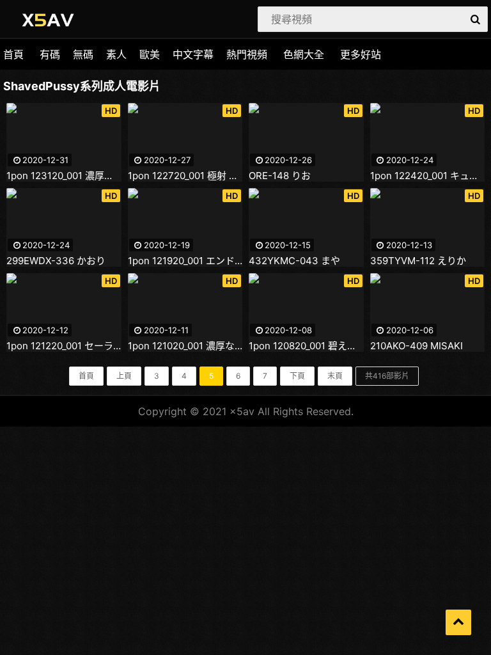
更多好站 (360, 54)
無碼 (83, 54)
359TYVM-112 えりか (418, 261)
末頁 (335, 376)
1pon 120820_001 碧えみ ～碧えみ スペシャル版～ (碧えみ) (306, 346)
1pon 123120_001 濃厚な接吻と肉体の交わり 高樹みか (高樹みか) (63, 176)
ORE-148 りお (280, 176)
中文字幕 (193, 54)
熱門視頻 (246, 54)
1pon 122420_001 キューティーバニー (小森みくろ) (427, 176)
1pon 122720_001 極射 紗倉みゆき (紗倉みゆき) (185, 176)
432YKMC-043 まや (294, 261)
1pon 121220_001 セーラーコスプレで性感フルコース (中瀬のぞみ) (63, 346)
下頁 (297, 376)
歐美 (149, 54)
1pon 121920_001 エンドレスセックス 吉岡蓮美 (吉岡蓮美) (185, 261)
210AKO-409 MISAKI (416, 346)
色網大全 (303, 54)
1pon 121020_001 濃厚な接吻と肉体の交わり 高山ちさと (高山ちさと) (185, 346)
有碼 (50, 54)
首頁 (13, 54)
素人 (116, 54)
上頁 (124, 376)
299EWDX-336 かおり (55, 261)
